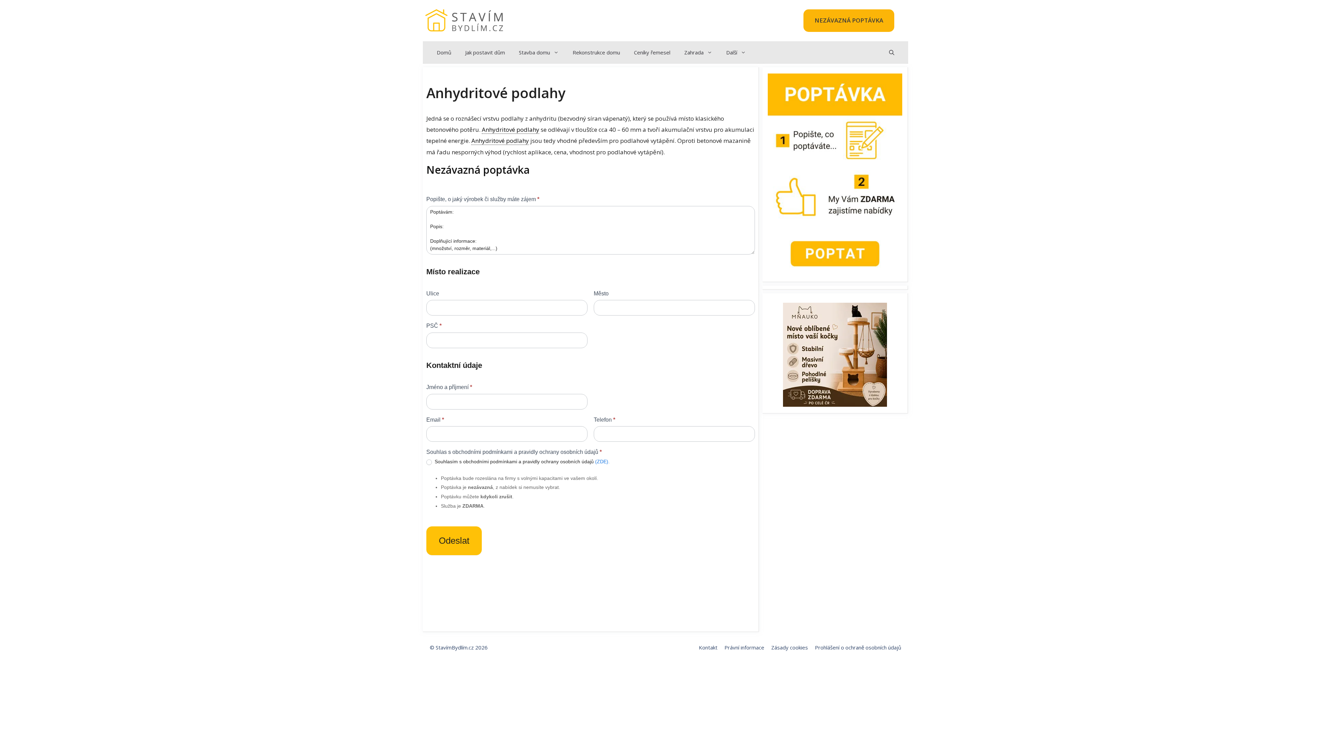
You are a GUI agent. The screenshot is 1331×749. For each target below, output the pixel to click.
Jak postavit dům (485, 52)
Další (731, 52)
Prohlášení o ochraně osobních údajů (858, 647)
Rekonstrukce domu (596, 52)
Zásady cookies (789, 647)
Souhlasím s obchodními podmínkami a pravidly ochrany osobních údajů (521, 461)
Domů (444, 52)
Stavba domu (534, 52)
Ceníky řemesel (652, 52)
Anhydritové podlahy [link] (510, 130)
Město (601, 293)
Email (435, 420)
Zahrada (694, 52)
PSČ (434, 326)
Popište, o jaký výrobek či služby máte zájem (482, 199)
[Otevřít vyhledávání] (891, 52)
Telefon (604, 420)
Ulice (432, 293)
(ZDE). (602, 461)
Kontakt (708, 647)
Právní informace (744, 647)
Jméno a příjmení (449, 387)
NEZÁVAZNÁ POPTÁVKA (849, 20)
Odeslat (454, 540)
